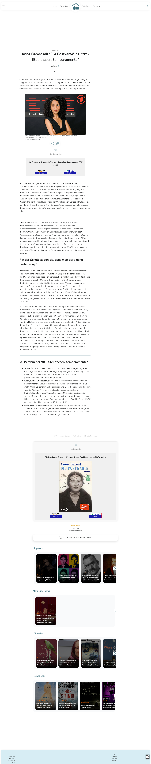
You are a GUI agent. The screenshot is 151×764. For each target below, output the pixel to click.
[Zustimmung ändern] (147, 757)
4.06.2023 (55, 71)
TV (55, 46)
